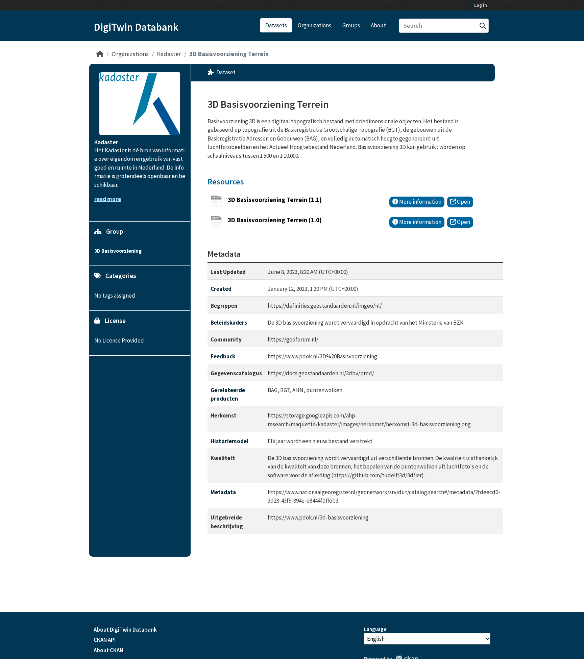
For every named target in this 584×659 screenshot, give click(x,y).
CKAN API (105, 639)
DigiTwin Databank (136, 27)
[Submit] (483, 26)
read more (107, 199)
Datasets (276, 25)
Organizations (314, 25)
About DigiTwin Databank (125, 629)
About (378, 25)
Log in (480, 5)
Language (375, 629)
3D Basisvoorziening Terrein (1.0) (275, 220)
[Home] (99, 54)
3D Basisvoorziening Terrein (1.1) (275, 200)
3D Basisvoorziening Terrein (229, 54)
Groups (351, 25)
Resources (226, 181)
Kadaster (169, 54)
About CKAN (108, 650)
